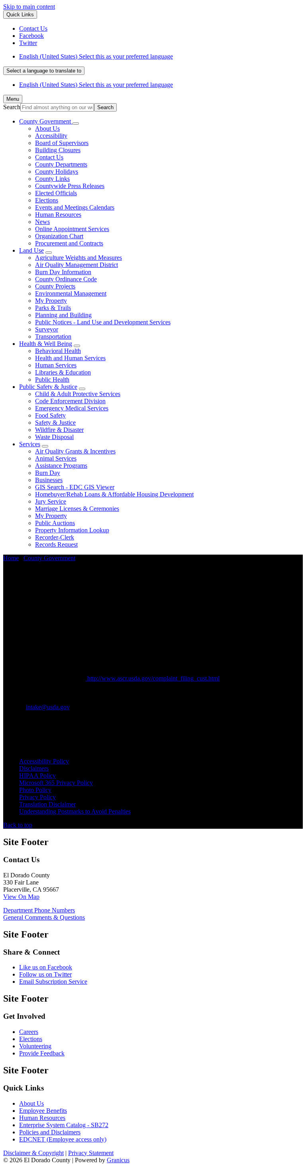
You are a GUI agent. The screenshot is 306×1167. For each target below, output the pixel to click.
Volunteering (35, 1046)
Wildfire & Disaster (59, 429)
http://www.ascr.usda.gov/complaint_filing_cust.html (153, 678)
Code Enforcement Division (70, 401)
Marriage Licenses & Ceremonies (77, 508)
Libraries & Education (63, 372)
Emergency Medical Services (71, 408)
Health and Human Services (70, 358)
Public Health (52, 379)
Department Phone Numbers (39, 910)
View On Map (21, 896)
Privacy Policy (37, 797)
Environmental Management (70, 293)
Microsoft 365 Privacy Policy (56, 782)
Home (11, 558)
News (42, 221)
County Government (49, 558)
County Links (52, 178)
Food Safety (50, 415)
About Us (47, 128)
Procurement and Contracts (69, 243)
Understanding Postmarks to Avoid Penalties (75, 811)
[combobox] (43, 71)
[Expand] (76, 123)
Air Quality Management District (76, 264)
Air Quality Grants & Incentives (75, 451)
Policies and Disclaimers (49, 1132)
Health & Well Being (45, 343)
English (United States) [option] (96, 84)
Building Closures (57, 150)
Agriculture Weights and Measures (78, 257)
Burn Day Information (63, 272)
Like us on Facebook (45, 967)
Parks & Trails (53, 307)
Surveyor (46, 329)
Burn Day (47, 472)
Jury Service (50, 501)
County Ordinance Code (66, 279)
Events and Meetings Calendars (74, 207)
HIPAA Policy (37, 775)
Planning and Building (63, 315)
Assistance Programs (61, 465)
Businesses (49, 480)
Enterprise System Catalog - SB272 (63, 1125)
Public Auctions (55, 523)
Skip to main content (29, 6)
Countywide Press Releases (69, 185)
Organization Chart (59, 236)
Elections (46, 200)
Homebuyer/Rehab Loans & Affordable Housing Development (114, 494)
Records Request (56, 544)
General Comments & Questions (44, 917)
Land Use (31, 250)
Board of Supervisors (61, 142)
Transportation (53, 336)
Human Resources (58, 214)
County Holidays (56, 171)
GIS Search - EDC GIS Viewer (74, 487)
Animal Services (55, 458)
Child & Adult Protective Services (77, 393)
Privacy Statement (91, 1152)
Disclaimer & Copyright (33, 1152)
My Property (51, 300)
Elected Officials (56, 193)
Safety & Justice (55, 422)
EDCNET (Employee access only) (62, 1139)
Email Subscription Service (53, 981)
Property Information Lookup (72, 530)
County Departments (61, 164)
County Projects (55, 286)
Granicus (118, 1160)
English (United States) (96, 56)
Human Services (55, 365)
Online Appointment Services (72, 229)
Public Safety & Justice (48, 386)
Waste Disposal (54, 436)
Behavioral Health (58, 350)
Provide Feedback (42, 1053)
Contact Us (49, 157)
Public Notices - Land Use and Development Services (103, 322)
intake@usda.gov (47, 707)
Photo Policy (35, 789)
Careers (28, 1031)
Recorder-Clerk (54, 537)
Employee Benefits (43, 1110)
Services (29, 444)
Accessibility (51, 135)
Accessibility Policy (44, 761)
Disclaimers (34, 768)
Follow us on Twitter (45, 974)
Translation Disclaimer (47, 804)
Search (11, 107)
